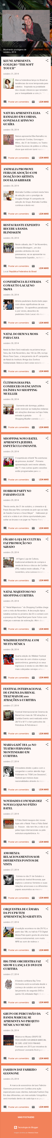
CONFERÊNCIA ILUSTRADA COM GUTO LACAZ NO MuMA (22, 285)
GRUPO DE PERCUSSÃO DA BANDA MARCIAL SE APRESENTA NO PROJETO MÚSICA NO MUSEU (22, 1019)
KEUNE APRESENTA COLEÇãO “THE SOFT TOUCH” (18, 64)
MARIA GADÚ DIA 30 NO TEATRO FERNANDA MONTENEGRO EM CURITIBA (19, 750)
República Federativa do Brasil (22, 271)
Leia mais (44, 102)
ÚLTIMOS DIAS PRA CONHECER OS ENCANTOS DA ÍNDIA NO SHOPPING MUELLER (22, 388)
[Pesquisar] (48, 5)
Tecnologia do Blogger (27, 1127)
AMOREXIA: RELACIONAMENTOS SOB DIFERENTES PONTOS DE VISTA (21, 858)
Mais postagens (26, 1117)
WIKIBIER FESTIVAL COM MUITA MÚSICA (21, 642)
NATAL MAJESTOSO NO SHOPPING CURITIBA (19, 593)
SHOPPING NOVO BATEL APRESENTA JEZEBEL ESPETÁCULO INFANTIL (20, 442)
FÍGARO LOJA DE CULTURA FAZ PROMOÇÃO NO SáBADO (22, 543)
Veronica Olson (33, 1133)
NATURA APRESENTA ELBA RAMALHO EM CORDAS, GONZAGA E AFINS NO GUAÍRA (21, 118)
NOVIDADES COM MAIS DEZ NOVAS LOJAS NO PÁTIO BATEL (22, 804)
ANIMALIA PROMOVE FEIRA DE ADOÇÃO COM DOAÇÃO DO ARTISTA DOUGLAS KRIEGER (20, 174)
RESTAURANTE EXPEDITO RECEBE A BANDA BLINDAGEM (21, 228)
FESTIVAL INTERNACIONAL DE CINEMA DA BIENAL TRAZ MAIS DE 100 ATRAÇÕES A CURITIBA (22, 694)
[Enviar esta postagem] (33, 103)
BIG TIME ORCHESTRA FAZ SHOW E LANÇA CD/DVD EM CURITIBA (22, 965)
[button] (47, 61)
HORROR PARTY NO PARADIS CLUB (17, 492)
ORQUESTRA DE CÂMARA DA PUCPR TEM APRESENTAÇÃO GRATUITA (22, 912)
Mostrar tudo (41, 49)
